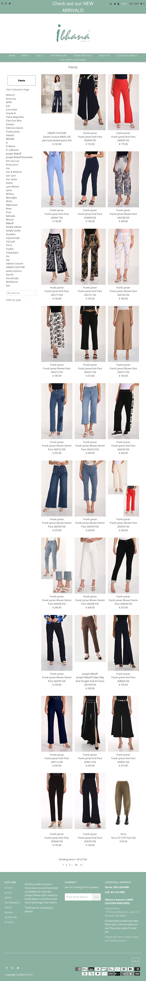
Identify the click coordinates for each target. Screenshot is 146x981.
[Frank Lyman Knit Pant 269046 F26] (56, 801)
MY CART (137, 3)
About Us (104, 55)
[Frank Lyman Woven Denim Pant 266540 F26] (56, 488)
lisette (9, 182)
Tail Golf (10, 241)
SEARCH (9, 887)
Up (7, 256)
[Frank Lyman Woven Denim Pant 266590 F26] (90, 566)
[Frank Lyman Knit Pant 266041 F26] (56, 179)
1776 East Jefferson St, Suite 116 (122, 912)
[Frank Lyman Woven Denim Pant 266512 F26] (56, 411)
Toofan (10, 248)
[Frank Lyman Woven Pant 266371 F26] (123, 334)
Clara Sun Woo (14, 120)
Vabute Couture (14, 263)
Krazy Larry (12, 164)
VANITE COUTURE (15, 267)
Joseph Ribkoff (13, 153)
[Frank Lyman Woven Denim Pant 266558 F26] (56, 566)
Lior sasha (11, 179)
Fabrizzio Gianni (14, 127)
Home (12, 55)
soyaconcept (13, 237)
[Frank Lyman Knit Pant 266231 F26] (90, 334)
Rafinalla (10, 216)
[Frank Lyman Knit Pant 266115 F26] (56, 257)
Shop (25, 55)
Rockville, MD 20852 (115, 915)
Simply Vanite (13, 230)
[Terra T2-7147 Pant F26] (123, 802)
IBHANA (10, 138)
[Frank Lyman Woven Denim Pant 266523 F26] (90, 411)
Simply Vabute (13, 226)
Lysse (9, 190)
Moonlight (11, 197)
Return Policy (59, 55)
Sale (39, 55)
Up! (8, 260)
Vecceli (9, 274)
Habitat (10, 135)
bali (8, 106)
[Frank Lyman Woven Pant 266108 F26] (123, 179)
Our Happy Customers (73, 60)
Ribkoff (10, 223)
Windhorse (12, 281)
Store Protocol (83, 55)
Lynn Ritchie (12, 186)
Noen (9, 208)
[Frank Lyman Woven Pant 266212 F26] (56, 334)
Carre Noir (11, 109)
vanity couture (14, 271)
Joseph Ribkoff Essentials (19, 157)
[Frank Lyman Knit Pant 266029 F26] (123, 102)
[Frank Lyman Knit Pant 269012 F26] (90, 724)
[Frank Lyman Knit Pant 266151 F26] (90, 257)
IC (7, 142)
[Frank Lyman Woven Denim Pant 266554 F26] (90, 488)
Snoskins (11, 234)
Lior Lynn (11, 175)
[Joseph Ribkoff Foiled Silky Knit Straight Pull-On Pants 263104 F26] (90, 638)
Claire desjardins (15, 117)
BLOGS (8, 892)
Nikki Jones (12, 205)
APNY (9, 102)
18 (76, 864)
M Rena (10, 193)
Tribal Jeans (12, 252)
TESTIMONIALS (12, 902)
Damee (10, 124)
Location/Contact (126, 55)
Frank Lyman (13, 131)
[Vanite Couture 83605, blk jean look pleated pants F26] (56, 94)
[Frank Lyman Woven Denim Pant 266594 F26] (123, 566)
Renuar (10, 219)
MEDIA (8, 897)
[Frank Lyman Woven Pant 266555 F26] (123, 488)
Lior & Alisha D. (14, 171)
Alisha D (10, 95)
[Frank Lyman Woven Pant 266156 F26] (123, 257)
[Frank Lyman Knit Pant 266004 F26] (90, 102)
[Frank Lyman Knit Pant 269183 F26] (90, 801)
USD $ (124, 3)
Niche (9, 201)
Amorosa (11, 98)
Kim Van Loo (12, 161)
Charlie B (11, 113)
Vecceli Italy (12, 278)
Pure (8, 212)
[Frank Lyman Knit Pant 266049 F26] (90, 179)
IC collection (12, 150)
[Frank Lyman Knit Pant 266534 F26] (123, 411)
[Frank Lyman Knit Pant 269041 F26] (123, 724)
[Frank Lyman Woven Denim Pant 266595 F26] (56, 643)
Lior (8, 168)
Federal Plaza (112, 908)
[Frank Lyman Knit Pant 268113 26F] (56, 724)
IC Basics (10, 146)
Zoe (8, 285)
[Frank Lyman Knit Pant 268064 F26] (123, 643)
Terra (9, 245)
